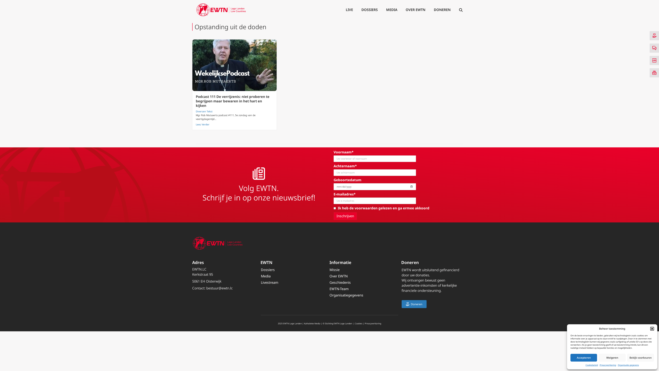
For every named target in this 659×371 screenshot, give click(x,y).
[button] (652, 328)
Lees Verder (202, 124)
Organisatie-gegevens (628, 365)
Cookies (358, 323)
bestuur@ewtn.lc (219, 288)
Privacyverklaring (608, 365)
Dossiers (369, 9)
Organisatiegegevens (346, 295)
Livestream (269, 282)
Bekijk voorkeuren (640, 357)
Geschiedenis (340, 282)
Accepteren (584, 357)
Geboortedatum (347, 180)
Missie (335, 269)
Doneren (442, 9)
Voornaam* (344, 152)
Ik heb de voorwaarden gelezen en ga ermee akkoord (383, 208)
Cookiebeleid (592, 365)
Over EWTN (415, 9)
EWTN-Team (339, 288)
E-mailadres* (345, 194)
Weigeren (612, 357)
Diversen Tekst (204, 111)
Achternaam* (345, 166)
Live (349, 9)
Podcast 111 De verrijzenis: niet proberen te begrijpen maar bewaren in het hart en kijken (232, 101)
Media (391, 9)
